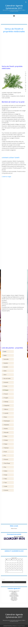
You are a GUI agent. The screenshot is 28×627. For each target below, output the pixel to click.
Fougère (5, 397)
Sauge (5, 474)
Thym (5, 482)
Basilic (5, 355)
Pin (4, 455)
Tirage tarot (14, 600)
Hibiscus (5, 409)
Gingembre (6, 405)
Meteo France (14, 528)
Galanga (5, 401)
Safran (5, 471)
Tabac (5, 478)
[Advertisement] (14, 49)
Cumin (5, 386)
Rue (4, 467)
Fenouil (5, 393)
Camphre (5, 363)
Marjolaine (6, 424)
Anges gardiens (14, 599)
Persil (5, 451)
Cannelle (5, 367)
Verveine (5, 490)
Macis (5, 417)
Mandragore (6, 420)
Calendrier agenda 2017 (14, 591)
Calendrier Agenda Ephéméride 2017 (14, 7)
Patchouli (5, 447)
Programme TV (14, 593)
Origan (5, 444)
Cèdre (4, 370)
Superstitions (14, 597)
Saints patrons (14, 598)
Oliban (5, 436)
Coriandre (5, 382)
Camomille (5, 359)
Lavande (5, 413)
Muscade (5, 432)
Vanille (5, 486)
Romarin (5, 459)
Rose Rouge (6, 463)
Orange (5, 440)
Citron (4, 374)
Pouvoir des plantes (14, 595)
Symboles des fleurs (14, 596)
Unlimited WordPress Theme (9, 625)
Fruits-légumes (14, 594)
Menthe (5, 428)
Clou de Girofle (6, 378)
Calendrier (14, 592)
